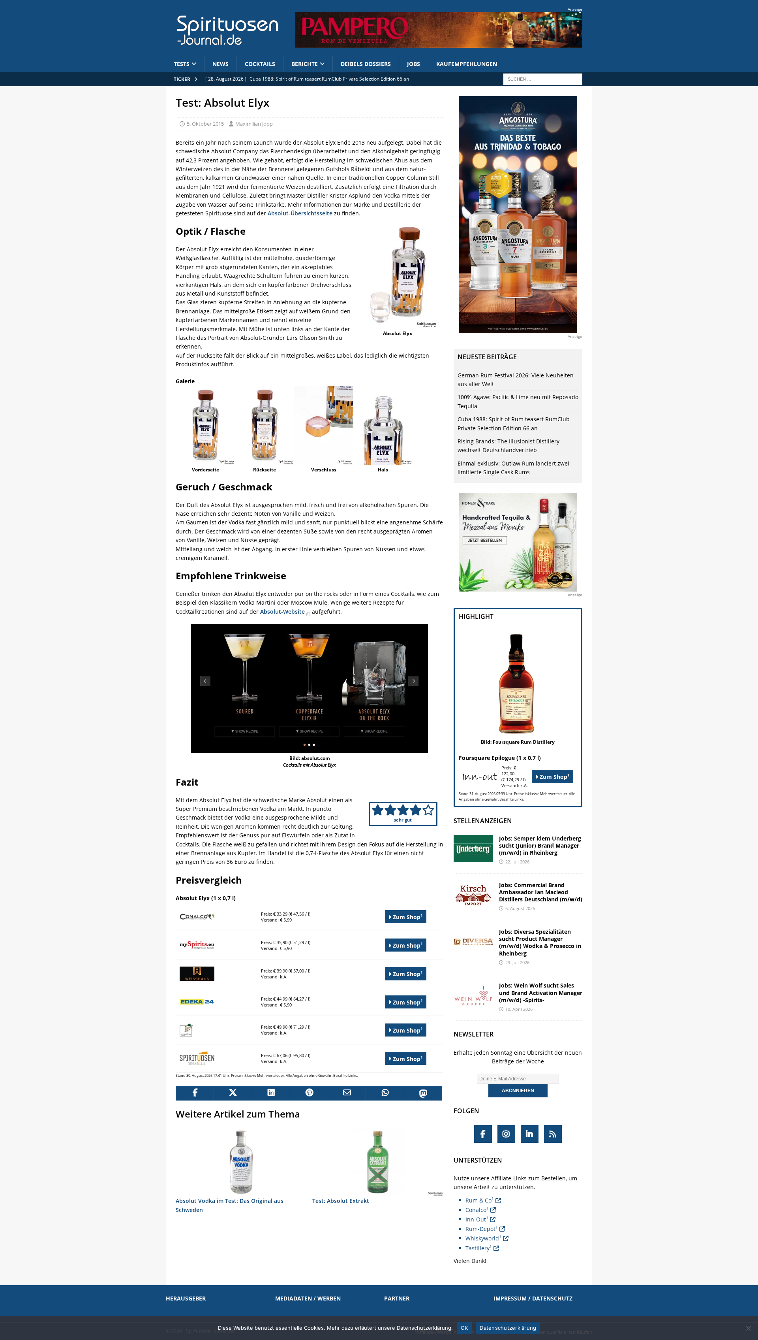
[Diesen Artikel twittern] (232, 1093)
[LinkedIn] (529, 1134)
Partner (396, 1298)
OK (464, 1328)
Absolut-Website (283, 611)
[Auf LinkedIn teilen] (271, 1093)
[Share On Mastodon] (423, 1093)
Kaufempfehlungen (466, 64)
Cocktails (260, 64)
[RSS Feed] (553, 1134)
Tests (182, 64)
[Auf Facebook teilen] (195, 1093)
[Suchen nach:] (542, 79)
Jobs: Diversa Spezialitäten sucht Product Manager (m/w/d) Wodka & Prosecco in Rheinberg (540, 942)
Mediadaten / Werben (308, 1298)
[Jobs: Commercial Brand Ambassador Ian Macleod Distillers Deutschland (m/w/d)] (473, 895)
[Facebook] (483, 1134)
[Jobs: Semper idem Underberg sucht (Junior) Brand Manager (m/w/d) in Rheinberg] (473, 848)
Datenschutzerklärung (508, 1328)
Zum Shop (407, 916)
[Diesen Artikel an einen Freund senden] (347, 1093)
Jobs (413, 64)
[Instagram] (506, 1134)
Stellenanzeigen (483, 820)
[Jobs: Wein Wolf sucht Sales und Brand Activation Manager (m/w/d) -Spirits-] (473, 995)
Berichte (304, 64)
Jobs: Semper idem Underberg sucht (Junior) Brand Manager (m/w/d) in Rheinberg (540, 845)
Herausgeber (186, 1298)
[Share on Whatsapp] (384, 1093)
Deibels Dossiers (366, 64)
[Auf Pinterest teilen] (309, 1093)
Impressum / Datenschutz (532, 1298)
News (220, 64)
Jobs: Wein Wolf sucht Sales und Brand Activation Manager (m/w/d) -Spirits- (540, 992)
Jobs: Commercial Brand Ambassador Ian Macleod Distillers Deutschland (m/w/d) (540, 892)
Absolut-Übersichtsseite (300, 213)
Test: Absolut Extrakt (340, 1200)
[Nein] (748, 1328)
